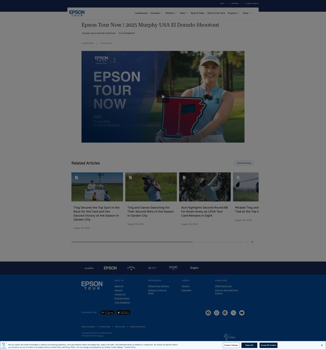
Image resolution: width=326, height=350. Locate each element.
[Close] (322, 345)
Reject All (249, 345)
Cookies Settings (231, 345)
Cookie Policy (130, 347)
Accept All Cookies (268, 345)
